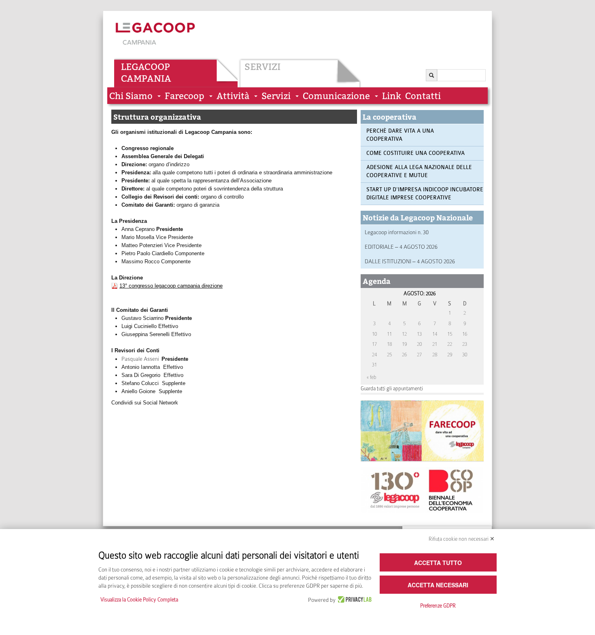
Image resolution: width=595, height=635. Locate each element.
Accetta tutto (438, 563)
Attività (233, 96)
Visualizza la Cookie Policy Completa (139, 600)
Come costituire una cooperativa (415, 153)
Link (391, 96)
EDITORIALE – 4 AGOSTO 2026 (401, 246)
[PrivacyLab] (354, 600)
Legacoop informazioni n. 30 (397, 232)
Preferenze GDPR (438, 606)
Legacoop (145, 66)
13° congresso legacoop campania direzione (171, 286)
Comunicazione (336, 96)
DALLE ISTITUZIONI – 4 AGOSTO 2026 (410, 261)
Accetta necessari (438, 585)
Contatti (423, 96)
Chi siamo (131, 96)
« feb (371, 377)
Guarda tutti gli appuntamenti (392, 388)
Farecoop (184, 96)
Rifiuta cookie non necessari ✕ (462, 539)
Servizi (262, 66)
